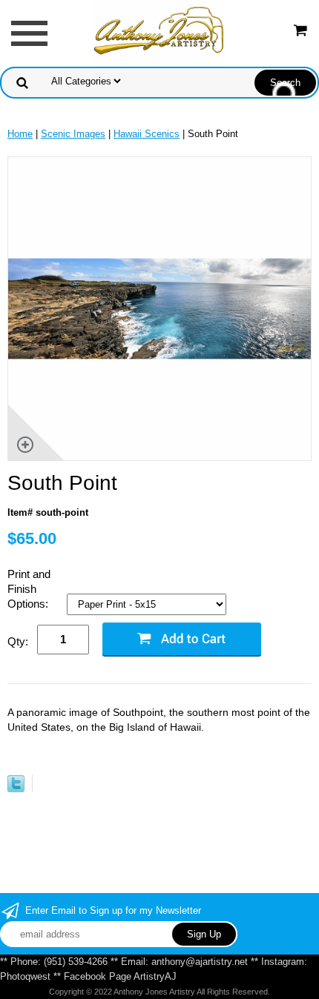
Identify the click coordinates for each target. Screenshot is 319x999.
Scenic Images (73, 133)
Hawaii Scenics (147, 133)
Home (20, 133)
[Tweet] (15, 788)
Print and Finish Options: (29, 589)
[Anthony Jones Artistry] (159, 32)
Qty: (17, 641)
